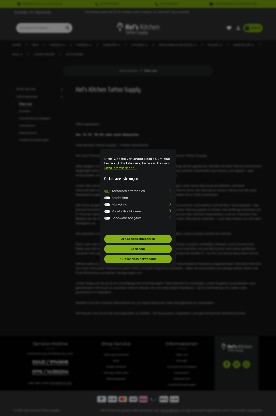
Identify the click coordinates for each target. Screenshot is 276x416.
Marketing (119, 204)
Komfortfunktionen (126, 211)
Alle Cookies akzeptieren (138, 239)
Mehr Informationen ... (120, 167)
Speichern (138, 249)
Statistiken (120, 198)
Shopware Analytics (126, 218)
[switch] (107, 197)
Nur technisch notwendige (138, 259)
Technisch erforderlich (128, 191)
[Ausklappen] (170, 190)
